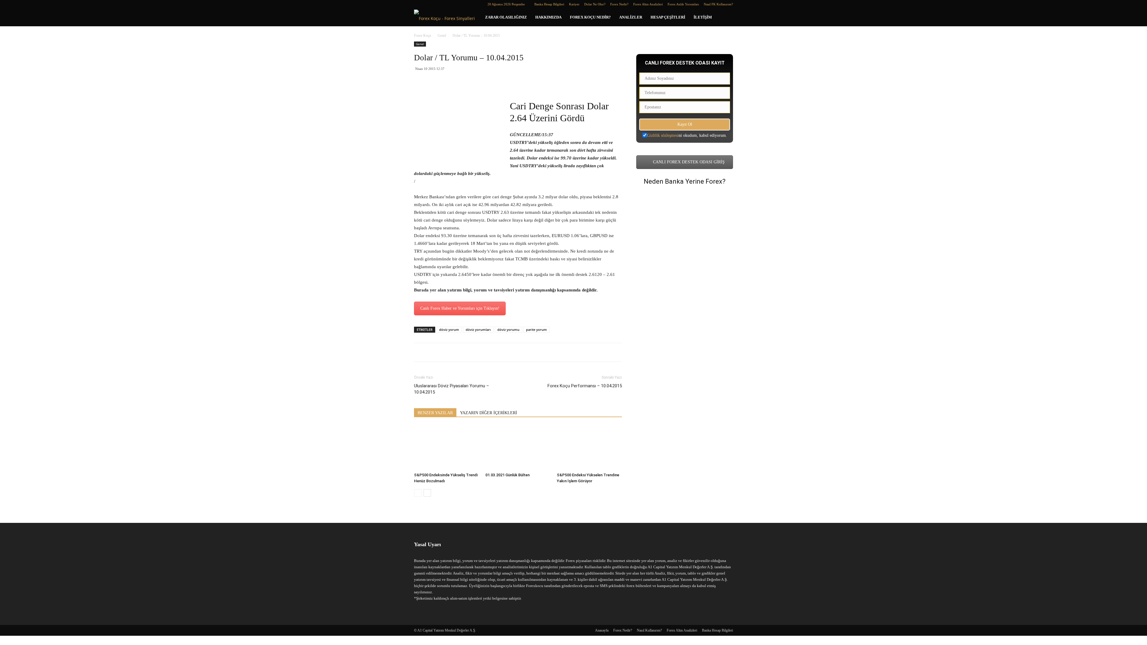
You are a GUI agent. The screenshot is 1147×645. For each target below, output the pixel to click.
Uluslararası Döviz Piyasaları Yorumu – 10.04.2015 (451, 389)
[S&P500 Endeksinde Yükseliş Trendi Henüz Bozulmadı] (446, 447)
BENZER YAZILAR (435, 413)
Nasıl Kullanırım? (649, 630)
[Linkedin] (428, 4)
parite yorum (536, 329)
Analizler (630, 17)
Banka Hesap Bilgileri (549, 4)
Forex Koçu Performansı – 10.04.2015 (585, 385)
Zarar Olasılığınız (506, 17)
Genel (442, 35)
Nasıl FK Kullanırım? (718, 4)
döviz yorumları (478, 329)
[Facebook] (418, 4)
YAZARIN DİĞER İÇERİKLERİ (488, 413)
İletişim (703, 17)
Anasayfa (601, 630)
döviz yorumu (508, 329)
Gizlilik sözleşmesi (663, 135)
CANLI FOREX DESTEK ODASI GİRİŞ (688, 162)
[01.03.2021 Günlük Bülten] (518, 447)
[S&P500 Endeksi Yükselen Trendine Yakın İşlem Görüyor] (589, 447)
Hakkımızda (548, 17)
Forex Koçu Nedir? (590, 17)
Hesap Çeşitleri (668, 17)
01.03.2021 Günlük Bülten (507, 475)
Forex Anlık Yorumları (683, 4)
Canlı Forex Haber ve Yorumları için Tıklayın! (459, 308)
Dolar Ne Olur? (594, 4)
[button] (726, 18)
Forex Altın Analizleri (648, 4)
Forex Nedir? (619, 4)
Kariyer (574, 4)
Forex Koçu (422, 35)
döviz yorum (449, 329)
